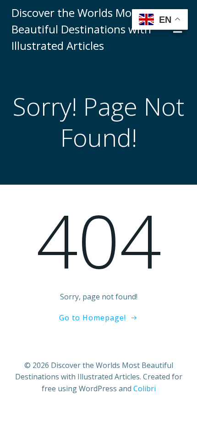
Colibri (144, 388)
